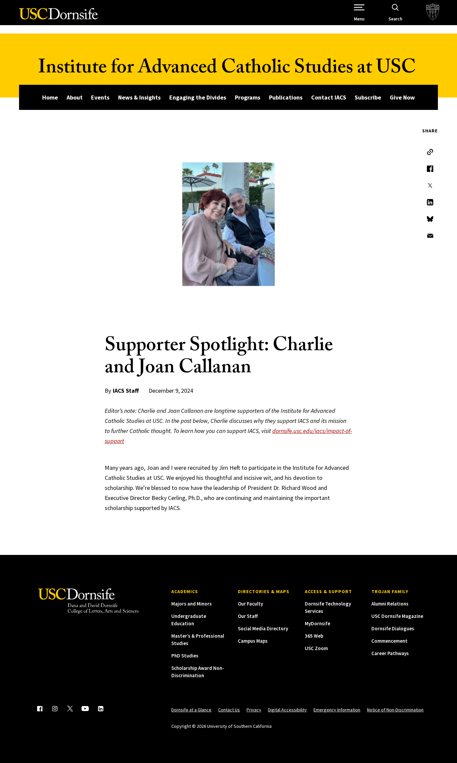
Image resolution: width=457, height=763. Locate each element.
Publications (285, 97)
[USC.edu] (433, 12)
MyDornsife (317, 623)
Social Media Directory (263, 628)
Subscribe (368, 97)
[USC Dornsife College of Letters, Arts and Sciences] (58, 17)
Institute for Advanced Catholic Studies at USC (227, 69)
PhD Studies (184, 655)
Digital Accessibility (287, 710)
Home (50, 97)
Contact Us (229, 710)
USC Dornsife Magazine (397, 616)
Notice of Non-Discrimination (395, 710)
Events (100, 97)
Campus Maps (253, 641)
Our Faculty (250, 603)
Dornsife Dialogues (392, 628)
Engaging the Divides (197, 97)
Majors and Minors (191, 603)
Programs (247, 97)
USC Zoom (316, 648)
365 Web (314, 636)
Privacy (254, 710)
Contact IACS (328, 97)
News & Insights (139, 97)
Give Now (402, 97)
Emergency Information (336, 710)
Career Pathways (390, 653)
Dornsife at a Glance (191, 710)
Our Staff (248, 616)
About (75, 97)
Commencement (389, 641)
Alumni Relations (389, 603)
